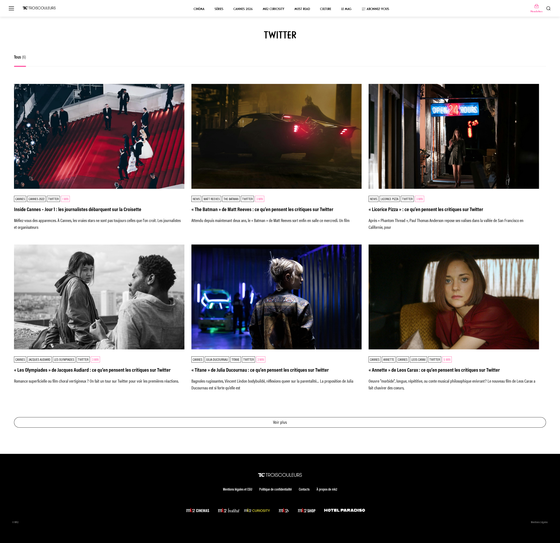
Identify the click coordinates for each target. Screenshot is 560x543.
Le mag (346, 9)
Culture (325, 9)
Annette (388, 359)
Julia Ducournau (217, 359)
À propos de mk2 (327, 489)
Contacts (304, 489)
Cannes (20, 198)
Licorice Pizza (389, 198)
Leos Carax (418, 359)
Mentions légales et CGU (237, 489)
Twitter (53, 198)
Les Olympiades (64, 359)
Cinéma (199, 9)
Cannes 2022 (36, 198)
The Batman (231, 198)
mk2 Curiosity (273, 9)
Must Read (302, 9)
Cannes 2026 (243, 9)
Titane (236, 359)
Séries (219, 9)
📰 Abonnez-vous (375, 9)
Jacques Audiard (39, 359)
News (196, 198)
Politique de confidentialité (275, 489)
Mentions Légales (539, 522)
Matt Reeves (212, 198)
